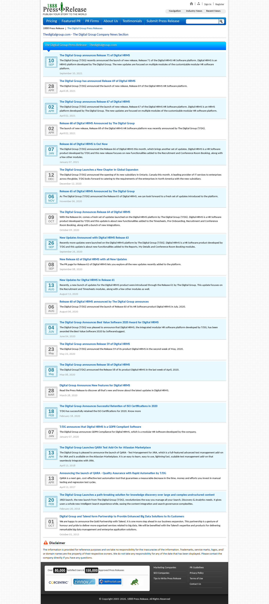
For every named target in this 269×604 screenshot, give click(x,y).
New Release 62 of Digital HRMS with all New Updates (93, 259)
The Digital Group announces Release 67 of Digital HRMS (95, 101)
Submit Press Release (163, 21)
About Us (111, 21)
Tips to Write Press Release (167, 578)
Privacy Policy (196, 573)
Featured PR (71, 21)
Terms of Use (196, 578)
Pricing (51, 21)
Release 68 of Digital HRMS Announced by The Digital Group (97, 123)
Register (219, 4)
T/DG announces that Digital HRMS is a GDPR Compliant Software (100, 427)
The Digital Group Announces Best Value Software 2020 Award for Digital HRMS (109, 322)
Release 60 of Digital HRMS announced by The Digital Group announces (104, 301)
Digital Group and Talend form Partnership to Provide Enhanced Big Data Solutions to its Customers (122, 516)
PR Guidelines (197, 567)
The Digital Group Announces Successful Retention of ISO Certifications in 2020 (108, 406)
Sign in (207, 4)
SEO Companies (161, 573)
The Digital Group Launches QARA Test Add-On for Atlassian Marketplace (105, 447)
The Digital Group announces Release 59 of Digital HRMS (95, 344)
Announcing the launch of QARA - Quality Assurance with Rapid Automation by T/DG (113, 473)
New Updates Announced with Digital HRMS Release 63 (94, 237)
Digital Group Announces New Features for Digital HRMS (95, 385)
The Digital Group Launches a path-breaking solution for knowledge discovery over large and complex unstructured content (137, 494)
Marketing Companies (165, 567)
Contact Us (195, 584)
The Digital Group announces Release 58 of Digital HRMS (95, 364)
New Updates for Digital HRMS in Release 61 (87, 280)
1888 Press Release (53, 28)
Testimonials (132, 21)
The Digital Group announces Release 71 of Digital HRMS (95, 55)
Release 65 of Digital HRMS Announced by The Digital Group (97, 191)
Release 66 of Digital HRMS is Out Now (84, 144)
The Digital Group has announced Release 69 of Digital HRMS (97, 81)
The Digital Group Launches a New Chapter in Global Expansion (99, 169)
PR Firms (92, 21)
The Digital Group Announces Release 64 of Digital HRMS (95, 212)
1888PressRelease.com (65, 8)
